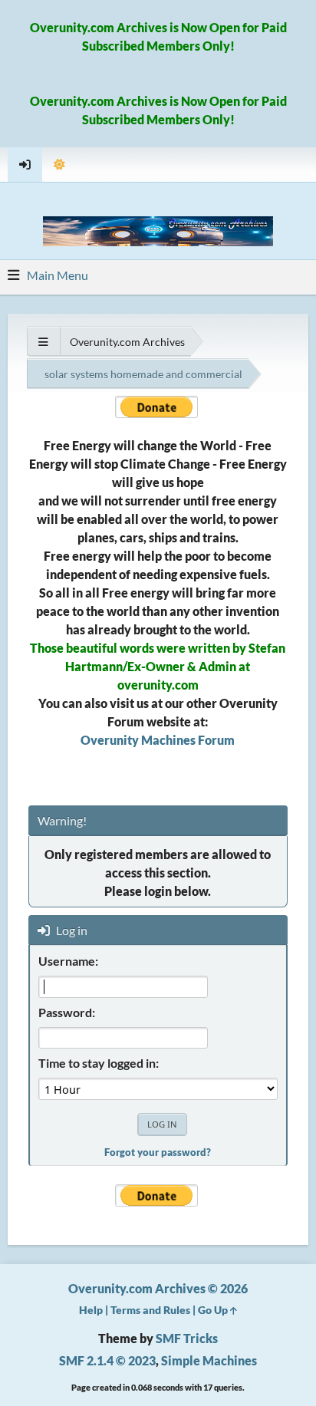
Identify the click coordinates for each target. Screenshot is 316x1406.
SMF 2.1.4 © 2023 (107, 1360)
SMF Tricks (187, 1338)
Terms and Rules (150, 1309)
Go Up (214, 1309)
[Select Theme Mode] (59, 164)
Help (91, 1309)
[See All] (43, 341)
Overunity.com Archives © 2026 (158, 1288)
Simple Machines (209, 1360)
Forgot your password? (157, 1152)
